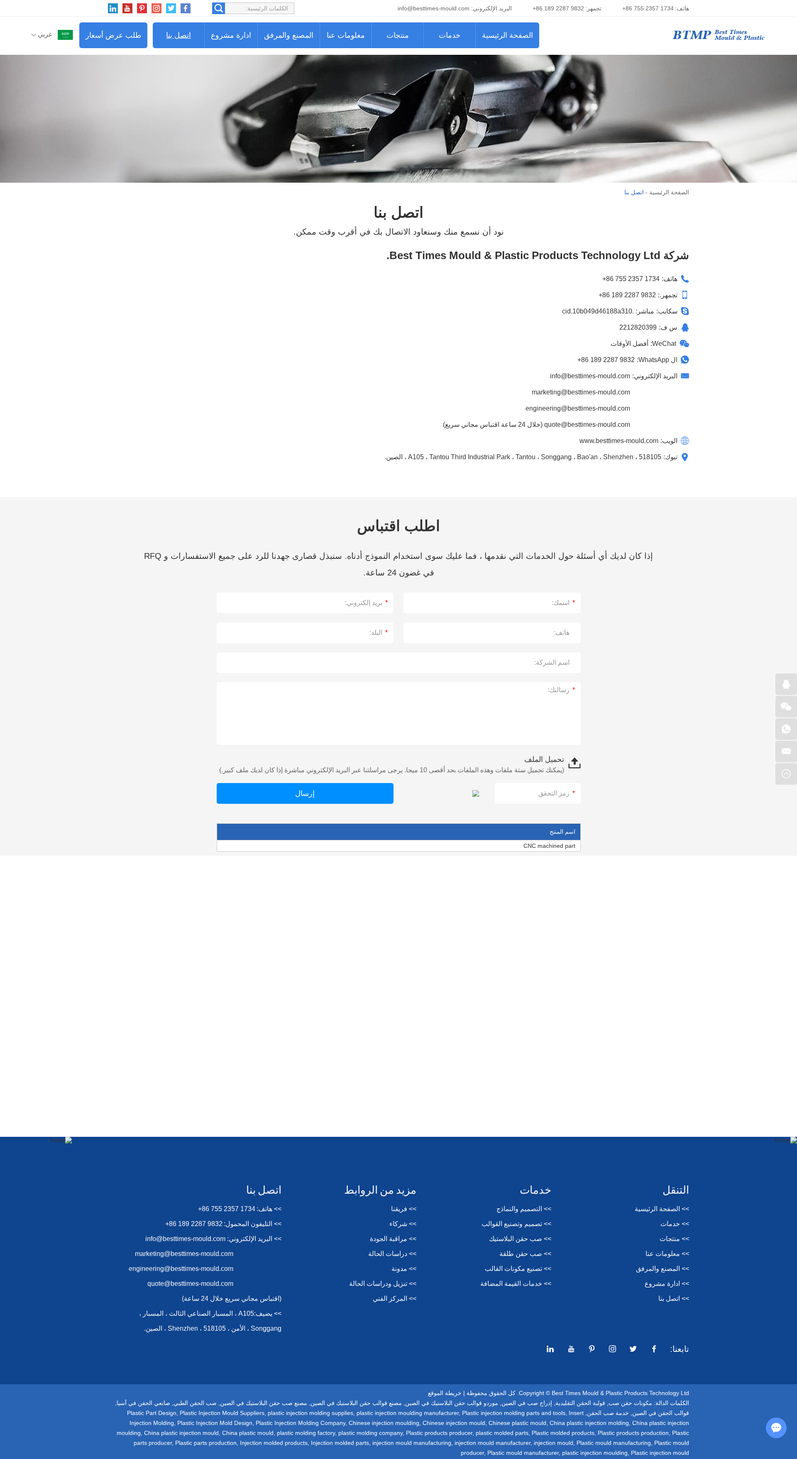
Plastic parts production (206, 1442)
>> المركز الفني (394, 1298)
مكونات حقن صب (630, 1403)
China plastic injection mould (181, 1433)
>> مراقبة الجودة (393, 1238)
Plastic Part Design (151, 1413)
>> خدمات (674, 1223)
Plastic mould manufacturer (523, 1452)
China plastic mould (248, 1433)
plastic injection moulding (595, 1452)
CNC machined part (549, 845)
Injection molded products (274, 1442)
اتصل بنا (178, 35)
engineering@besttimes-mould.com (578, 408)
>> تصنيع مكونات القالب (518, 1268)
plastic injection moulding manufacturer (408, 1413)
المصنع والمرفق (288, 35)
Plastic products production (633, 1433)
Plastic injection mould (660, 1452)
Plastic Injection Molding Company (300, 1423)
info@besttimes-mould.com (433, 8)
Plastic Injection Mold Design (214, 1423)
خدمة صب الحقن (608, 1413)
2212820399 (638, 327)
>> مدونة (403, 1268)
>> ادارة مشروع (667, 1283)
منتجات (397, 35)
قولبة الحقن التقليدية (580, 1403)
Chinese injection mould (454, 1423)
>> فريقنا (403, 1208)
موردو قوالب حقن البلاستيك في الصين (451, 1403)
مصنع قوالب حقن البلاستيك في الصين (356, 1403)
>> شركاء (402, 1223)
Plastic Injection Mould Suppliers (222, 1413)
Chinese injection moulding (384, 1423)
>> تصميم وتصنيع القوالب (516, 1223)
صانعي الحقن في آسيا (143, 1403)
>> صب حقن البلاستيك (520, 1238)
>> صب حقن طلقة (525, 1253)
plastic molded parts (502, 1433)
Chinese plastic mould (517, 1423)
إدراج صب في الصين (526, 1403)
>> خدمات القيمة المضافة (515, 1283)
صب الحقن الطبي (195, 1403)
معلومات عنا (346, 35)
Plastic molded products (563, 1433)
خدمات (449, 35)
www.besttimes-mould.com (618, 440)
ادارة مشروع (231, 35)
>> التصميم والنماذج (523, 1208)
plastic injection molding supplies (310, 1413)
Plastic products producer (439, 1433)
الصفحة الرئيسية (507, 35)
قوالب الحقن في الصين (660, 1413)
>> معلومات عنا (667, 1253)
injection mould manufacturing (411, 1442)
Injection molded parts (340, 1442)
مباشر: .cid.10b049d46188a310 (608, 311)
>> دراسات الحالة (392, 1253)
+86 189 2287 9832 (606, 359)
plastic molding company (370, 1433)
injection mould (553, 1442)
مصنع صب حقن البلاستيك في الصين (263, 1403)
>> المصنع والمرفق (662, 1268)
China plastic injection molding (589, 1423)
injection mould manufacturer (493, 1442)
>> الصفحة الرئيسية (662, 1208)
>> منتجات (674, 1238)
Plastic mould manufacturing (614, 1442)
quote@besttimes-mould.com (586, 424)
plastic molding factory (306, 1433)
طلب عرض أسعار (113, 35)
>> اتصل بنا (673, 1298)
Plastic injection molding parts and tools (513, 1413)
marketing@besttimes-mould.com (581, 392)
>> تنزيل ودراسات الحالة (382, 1283)
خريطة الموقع (445, 1393)
